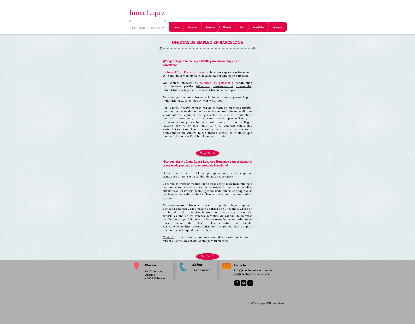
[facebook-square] (237, 283)
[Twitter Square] (243, 283)
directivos (203, 86)
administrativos (173, 90)
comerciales (243, 86)
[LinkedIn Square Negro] (250, 283)
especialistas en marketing (216, 90)
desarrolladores (223, 86)
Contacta (168, 237)
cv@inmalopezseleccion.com (252, 274)
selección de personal (215, 83)
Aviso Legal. (279, 303)
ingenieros (190, 90)
